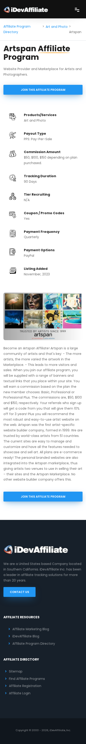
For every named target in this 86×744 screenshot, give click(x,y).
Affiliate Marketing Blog (30, 629)
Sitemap (15, 671)
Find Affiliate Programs (27, 678)
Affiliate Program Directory (17, 29)
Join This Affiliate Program (43, 90)
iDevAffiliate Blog (25, 636)
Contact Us (19, 592)
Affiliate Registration (25, 686)
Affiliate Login (20, 693)
